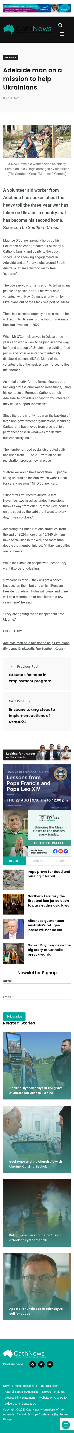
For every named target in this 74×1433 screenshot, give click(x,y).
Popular (37, 861)
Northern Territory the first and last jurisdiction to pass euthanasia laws (48, 901)
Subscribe (14, 1016)
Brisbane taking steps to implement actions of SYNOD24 (32, 715)
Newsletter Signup (53, 1391)
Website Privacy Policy (53, 1397)
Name (9, 981)
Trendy (59, 861)
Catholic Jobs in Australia (21, 1391)
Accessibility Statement (20, 1397)
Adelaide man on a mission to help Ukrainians (36, 643)
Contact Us (29, 1403)
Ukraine (10, 57)
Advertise (11, 1403)
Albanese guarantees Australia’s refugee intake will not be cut (46, 925)
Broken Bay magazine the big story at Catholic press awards (49, 950)
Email (8, 997)
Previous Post (28, 666)
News (6, 1385)
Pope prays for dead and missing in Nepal (49, 874)
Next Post (16, 701)
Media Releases (24, 1385)
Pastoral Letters (49, 1385)
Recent (14, 861)
